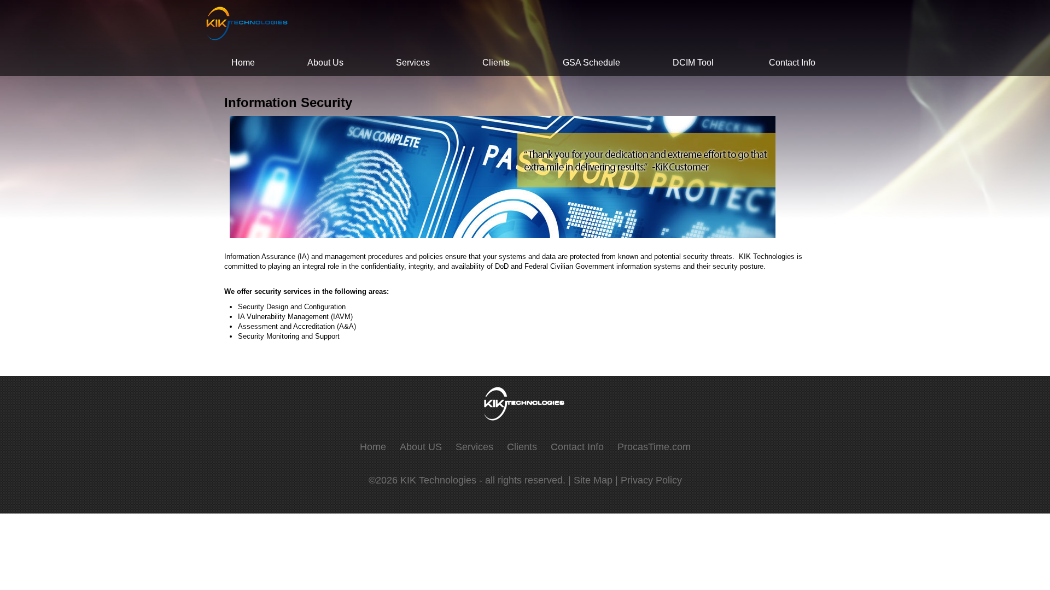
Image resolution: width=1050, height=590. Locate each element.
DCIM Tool (693, 62)
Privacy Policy (651, 480)
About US (421, 446)
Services (413, 62)
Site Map (593, 480)
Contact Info (792, 62)
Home (243, 62)
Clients (496, 62)
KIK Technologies (439, 480)
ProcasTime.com (654, 446)
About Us (325, 62)
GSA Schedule (591, 62)
